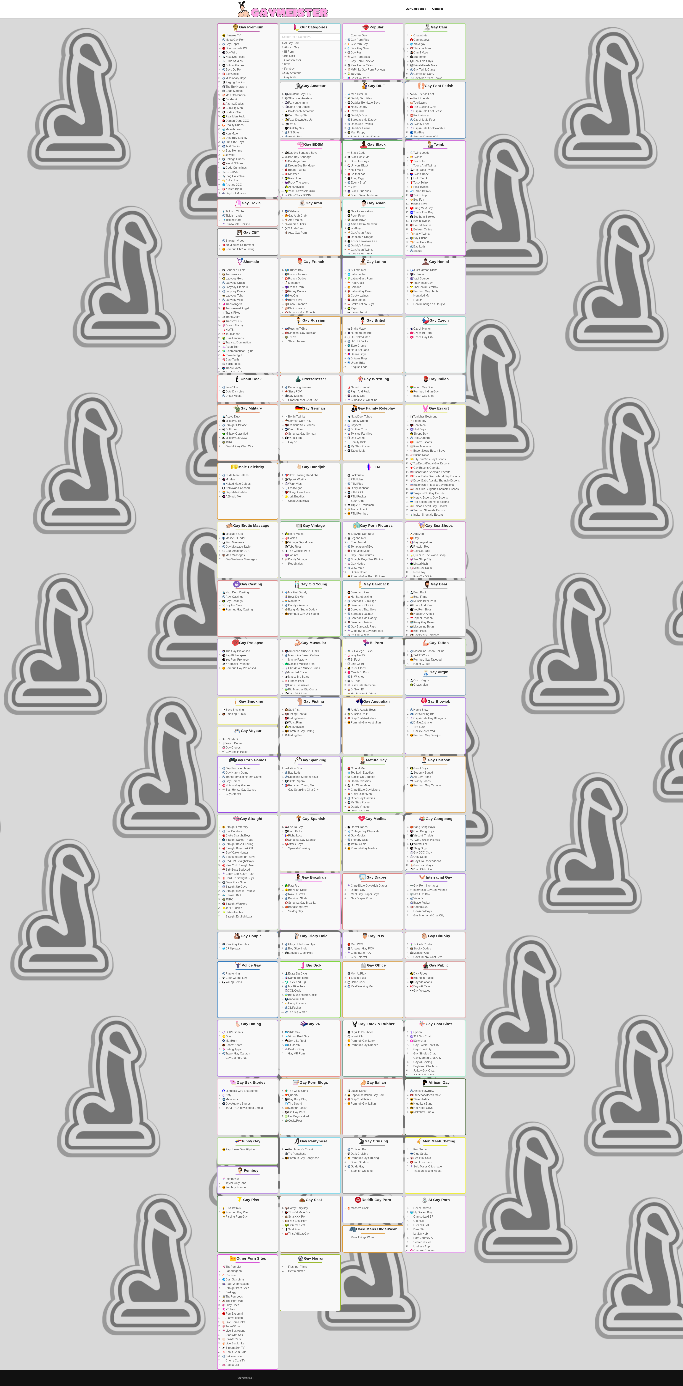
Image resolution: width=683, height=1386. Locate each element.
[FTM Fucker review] (398, 496)
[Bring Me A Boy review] (461, 208)
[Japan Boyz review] (398, 220)
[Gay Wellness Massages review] (273, 559)
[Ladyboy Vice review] (273, 299)
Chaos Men (420, 684)
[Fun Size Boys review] (273, 142)
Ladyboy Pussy (235, 291)
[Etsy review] (461, 538)
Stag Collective (235, 176)
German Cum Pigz (299, 420)
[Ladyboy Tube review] (273, 295)
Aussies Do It (359, 713)
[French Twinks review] (336, 274)
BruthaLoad (358, 174)
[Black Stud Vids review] (398, 191)
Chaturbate (420, 35)
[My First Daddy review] (336, 592)
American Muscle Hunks (303, 651)
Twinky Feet (421, 123)
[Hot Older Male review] (398, 785)
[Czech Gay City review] (461, 337)
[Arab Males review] (336, 220)
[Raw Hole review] (336, 178)
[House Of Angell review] (461, 613)
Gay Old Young (313, 584)
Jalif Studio (233, 146)
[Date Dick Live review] (273, 391)
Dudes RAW (233, 112)
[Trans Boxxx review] (273, 368)
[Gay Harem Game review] (273, 772)
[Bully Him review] (273, 180)
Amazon (418, 533)
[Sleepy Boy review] (461, 433)
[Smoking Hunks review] (273, 714)
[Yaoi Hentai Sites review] (398, 65)
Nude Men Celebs (237, 475)
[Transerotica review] (273, 274)
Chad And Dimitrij (299, 106)
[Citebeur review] (336, 211)
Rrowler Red (421, 546)
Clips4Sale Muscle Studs (304, 668)
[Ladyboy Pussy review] (273, 291)
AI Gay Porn (292, 43)
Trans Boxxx (233, 368)
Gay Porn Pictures (376, 525)
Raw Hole (294, 178)
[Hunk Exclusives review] (336, 685)
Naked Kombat (360, 387)
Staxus (417, 250)
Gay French (313, 262)
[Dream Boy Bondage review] (336, 165)
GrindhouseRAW (236, 48)
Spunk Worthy (297, 479)
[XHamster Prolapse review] (273, 664)
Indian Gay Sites (423, 395)
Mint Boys (419, 429)
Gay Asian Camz (424, 73)
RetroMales (295, 563)
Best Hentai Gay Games (241, 789)
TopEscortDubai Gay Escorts (431, 463)
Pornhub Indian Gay (426, 391)
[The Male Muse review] (398, 551)
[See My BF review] (273, 739)
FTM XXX (357, 492)
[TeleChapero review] (461, 438)
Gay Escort (439, 408)
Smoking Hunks (236, 713)
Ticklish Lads (234, 215)
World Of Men (234, 163)
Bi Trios (355, 680)
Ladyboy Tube (234, 295)
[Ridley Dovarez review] (336, 291)
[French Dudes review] (336, 278)
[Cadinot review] (336, 555)
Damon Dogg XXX (237, 120)
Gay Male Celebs (236, 492)
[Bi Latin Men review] (398, 270)
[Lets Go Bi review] (398, 664)
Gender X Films (235, 269)
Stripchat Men (422, 48)
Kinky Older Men (361, 793)
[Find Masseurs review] (273, 542)
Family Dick (358, 442)
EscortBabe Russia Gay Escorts (433, 484)
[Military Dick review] (273, 420)
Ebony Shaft (358, 182)
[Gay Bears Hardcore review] (461, 635)
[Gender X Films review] (273, 270)
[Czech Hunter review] (461, 328)
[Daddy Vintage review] (336, 559)
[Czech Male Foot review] (461, 119)
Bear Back (420, 592)
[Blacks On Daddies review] (398, 777)
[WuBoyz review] (398, 228)
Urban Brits (358, 362)
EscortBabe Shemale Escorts (431, 471)
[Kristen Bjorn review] (273, 189)
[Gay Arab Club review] (336, 215)
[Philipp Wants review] (336, 308)
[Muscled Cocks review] (336, 672)
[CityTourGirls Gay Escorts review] (461, 459)
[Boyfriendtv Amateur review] (336, 111)
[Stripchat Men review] (461, 48)
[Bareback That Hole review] (398, 609)
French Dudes (297, 278)
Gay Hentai (439, 262)
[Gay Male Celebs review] (273, 492)
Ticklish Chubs (235, 211)
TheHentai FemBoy (425, 287)
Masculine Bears (424, 626)
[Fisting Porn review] (336, 735)
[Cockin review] (336, 538)
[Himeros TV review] (273, 35)
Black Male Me (360, 156)
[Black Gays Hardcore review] (398, 195)
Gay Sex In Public (237, 751)
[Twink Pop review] (461, 195)
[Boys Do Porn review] (273, 69)
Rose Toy (419, 572)
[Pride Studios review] (273, 61)
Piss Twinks (420, 186)
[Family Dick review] (398, 442)
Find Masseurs (235, 542)
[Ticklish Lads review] (273, 215)
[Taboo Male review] (398, 450)
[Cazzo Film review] (336, 429)
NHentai (418, 274)
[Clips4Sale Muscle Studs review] (336, 668)
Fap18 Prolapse (236, 655)
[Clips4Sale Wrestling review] (398, 400)
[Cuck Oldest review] (398, 668)
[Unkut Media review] (273, 395)
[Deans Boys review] (398, 354)
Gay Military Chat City (239, 446)
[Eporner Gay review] (398, 35)
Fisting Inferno (297, 718)
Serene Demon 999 (425, 136)
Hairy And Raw (422, 605)
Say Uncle (232, 73)
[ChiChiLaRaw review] (398, 635)
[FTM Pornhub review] (398, 513)
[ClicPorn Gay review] (398, 44)
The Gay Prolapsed (238, 651)
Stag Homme (234, 150)
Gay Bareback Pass (363, 626)
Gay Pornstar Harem (238, 768)
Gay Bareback (376, 584)
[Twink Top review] (461, 161)
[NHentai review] (461, 274)
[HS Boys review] (336, 132)
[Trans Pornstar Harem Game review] (273, 777)
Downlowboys (360, 161)
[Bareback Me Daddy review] (398, 119)
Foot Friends (421, 98)
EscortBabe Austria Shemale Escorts (436, 480)
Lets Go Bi (357, 663)
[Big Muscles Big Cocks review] (336, 689)
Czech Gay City (423, 337)
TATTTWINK (421, 655)
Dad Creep (358, 437)
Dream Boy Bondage (301, 165)
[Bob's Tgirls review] (273, 363)
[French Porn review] (336, 287)
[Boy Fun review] (461, 199)
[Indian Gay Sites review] (461, 395)
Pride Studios (234, 61)
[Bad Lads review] (461, 246)
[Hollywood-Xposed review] (273, 488)
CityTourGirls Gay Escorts (429, 459)
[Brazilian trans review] (273, 338)
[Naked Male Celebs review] (273, 483)
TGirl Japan (233, 333)
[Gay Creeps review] (273, 747)
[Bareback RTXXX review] (398, 605)
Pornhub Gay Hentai (426, 291)
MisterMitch (420, 563)
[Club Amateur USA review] (273, 551)
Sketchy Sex (296, 128)
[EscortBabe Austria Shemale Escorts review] (461, 480)
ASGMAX (232, 171)
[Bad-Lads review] (336, 772)
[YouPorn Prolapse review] (273, 659)
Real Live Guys (423, 61)
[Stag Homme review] (273, 150)
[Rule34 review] (461, 299)
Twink (439, 144)
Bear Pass (420, 630)
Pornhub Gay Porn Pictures (368, 576)
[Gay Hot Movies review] (273, 193)
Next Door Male (235, 56)
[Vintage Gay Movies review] (336, 542)
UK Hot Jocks (359, 341)
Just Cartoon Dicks (425, 269)
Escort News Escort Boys (429, 450)
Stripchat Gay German (302, 433)
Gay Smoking (251, 701)
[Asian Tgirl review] (273, 346)
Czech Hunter (422, 328)
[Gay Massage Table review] (273, 546)
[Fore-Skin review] (273, 387)
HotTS (230, 329)
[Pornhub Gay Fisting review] (336, 731)
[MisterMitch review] (461, 563)
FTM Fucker (358, 496)
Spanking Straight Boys (303, 776)
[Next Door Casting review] (273, 592)
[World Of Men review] (273, 163)
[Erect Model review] (398, 542)
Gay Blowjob (439, 701)
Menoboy (294, 282)
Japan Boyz (358, 219)
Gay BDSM (313, 144)
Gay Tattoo (439, 643)
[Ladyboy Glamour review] (273, 287)
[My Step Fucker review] (398, 446)
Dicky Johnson (360, 487)
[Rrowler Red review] (461, 546)
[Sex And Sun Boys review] (398, 533)
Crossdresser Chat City (302, 400)
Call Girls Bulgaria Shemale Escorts (436, 489)
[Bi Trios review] (398, 681)
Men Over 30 (359, 94)
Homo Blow (420, 709)
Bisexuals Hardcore (363, 685)
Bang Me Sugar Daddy (365, 136)
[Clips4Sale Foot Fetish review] (461, 111)
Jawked (230, 154)
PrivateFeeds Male (425, 65)
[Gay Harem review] (273, 781)
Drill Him (231, 429)
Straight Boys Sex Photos (367, 559)
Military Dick (233, 420)
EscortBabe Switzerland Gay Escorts (436, 476)
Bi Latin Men (359, 269)
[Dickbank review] (273, 99)
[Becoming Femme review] (336, 387)
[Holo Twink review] (461, 178)
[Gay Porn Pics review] (398, 39)
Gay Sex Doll (421, 550)
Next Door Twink (423, 169)
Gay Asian (376, 203)
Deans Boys (358, 354)
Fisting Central (297, 713)
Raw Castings (234, 596)
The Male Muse (360, 550)
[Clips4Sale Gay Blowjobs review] (461, 718)
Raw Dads (357, 111)
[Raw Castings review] (273, 596)
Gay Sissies (295, 395)
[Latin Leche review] (398, 274)
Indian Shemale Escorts (428, 514)
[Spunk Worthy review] (336, 479)
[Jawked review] (273, 155)
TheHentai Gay (423, 282)
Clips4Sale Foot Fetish (427, 111)
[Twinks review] (461, 157)
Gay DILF (376, 86)
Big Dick (289, 55)
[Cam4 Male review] (461, 52)
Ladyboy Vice (234, 299)
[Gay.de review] (336, 442)
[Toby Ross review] (336, 546)
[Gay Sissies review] (336, 395)
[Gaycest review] (398, 425)
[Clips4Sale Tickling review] (273, 224)
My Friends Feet (423, 94)
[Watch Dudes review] (273, 743)
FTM (287, 64)
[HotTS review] (273, 329)
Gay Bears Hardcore (426, 635)
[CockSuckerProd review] (461, 731)
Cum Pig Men (234, 107)
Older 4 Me (358, 768)
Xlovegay (419, 43)
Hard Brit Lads (360, 349)
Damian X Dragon (362, 236)
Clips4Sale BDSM (299, 195)
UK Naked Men (360, 337)
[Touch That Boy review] (461, 212)
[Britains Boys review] (398, 358)
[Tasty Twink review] (461, 182)
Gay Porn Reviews (362, 61)
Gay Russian (313, 320)
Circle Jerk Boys (298, 500)
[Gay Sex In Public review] (273, 751)
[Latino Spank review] (398, 312)
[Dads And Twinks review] (398, 124)
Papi (354, 308)
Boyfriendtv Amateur (301, 111)
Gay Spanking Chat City (303, 789)
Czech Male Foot (424, 119)
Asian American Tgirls (239, 350)
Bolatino (356, 287)
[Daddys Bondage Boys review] (398, 102)
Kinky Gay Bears (424, 622)
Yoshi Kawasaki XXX (301, 191)
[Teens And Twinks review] (461, 165)
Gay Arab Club (297, 215)
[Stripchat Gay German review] (336, 433)
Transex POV (234, 321)
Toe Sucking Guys (424, 106)
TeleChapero (421, 437)
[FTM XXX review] (398, 492)
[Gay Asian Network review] (398, 211)
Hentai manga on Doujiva (429, 304)
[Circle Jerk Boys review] (336, 500)
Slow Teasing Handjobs (303, 475)
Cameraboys (421, 39)
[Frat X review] (336, 124)
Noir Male (357, 169)
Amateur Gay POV (299, 94)
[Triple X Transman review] (398, 505)
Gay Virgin (439, 672)
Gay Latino (376, 262)
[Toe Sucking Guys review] (461, 107)
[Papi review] (398, 308)
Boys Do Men (296, 596)
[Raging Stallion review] (273, 82)
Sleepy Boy (420, 433)
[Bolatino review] (398, 287)
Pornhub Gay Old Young (303, 613)
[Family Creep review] (398, 420)
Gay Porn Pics (360, 39)
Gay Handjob (313, 467)
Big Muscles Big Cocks (302, 689)
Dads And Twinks (362, 123)
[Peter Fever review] (398, 215)
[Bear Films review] (461, 596)
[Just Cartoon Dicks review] (461, 270)
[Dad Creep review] (398, 438)
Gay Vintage (314, 525)
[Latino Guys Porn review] (398, 278)
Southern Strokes (424, 216)
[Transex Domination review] (273, 342)
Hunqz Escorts (422, 442)
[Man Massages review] (273, 555)
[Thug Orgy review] (398, 178)
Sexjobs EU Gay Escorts (428, 493)
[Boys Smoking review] (273, 709)
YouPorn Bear (422, 609)
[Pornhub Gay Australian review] (398, 722)
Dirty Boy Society (236, 137)
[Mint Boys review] (461, 429)
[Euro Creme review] (398, 345)
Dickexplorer (359, 572)
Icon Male (232, 133)
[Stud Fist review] (336, 709)
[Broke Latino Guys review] (398, 304)
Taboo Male (358, 450)
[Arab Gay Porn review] (336, 232)
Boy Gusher (420, 237)
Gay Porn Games (251, 760)
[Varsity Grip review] (398, 395)
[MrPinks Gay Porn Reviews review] (398, 69)
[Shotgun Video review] (273, 240)
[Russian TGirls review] (336, 328)
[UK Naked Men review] (398, 337)
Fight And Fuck (360, 391)
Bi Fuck (355, 659)
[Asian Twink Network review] (398, 224)
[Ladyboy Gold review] (273, 278)
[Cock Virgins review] (461, 680)
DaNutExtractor (423, 722)
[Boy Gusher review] (461, 238)
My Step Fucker (360, 446)
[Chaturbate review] (461, 35)
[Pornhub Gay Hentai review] (461, 291)
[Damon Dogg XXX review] (273, 120)
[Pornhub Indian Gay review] (461, 391)
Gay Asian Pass (361, 232)
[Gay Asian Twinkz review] (398, 249)
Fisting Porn (295, 735)
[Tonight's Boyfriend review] (461, 416)
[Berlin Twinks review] (461, 221)
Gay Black (376, 144)
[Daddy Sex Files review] (398, 98)
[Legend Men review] (398, 538)
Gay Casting (251, 584)
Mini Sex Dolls (422, 567)
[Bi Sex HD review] (398, 689)
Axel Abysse (296, 186)
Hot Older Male (360, 785)
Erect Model (358, 542)
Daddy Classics (361, 781)
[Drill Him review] (273, 429)
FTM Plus (357, 483)
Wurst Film (295, 437)
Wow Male (357, 567)
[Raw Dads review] (398, 111)
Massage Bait (234, 533)
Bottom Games (235, 65)
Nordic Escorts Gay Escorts (430, 497)
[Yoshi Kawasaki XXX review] (336, 191)
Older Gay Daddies (363, 798)
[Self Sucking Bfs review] (461, 714)
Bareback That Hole (363, 609)
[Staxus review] (461, 250)
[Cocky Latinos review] (398, 295)
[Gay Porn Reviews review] (398, 61)
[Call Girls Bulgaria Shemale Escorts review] (461, 489)
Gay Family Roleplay (376, 408)
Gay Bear (439, 584)
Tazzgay (356, 73)
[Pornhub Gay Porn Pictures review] (398, 576)
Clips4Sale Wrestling (364, 400)
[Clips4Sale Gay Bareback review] (398, 630)
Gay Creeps (233, 747)
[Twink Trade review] (461, 174)
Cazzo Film (295, 429)
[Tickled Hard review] (273, 220)
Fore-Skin (232, 387)
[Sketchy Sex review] (336, 128)
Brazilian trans (235, 338)
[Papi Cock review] (398, 282)
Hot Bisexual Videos (364, 693)
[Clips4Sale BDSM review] (336, 195)
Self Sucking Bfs (423, 713)
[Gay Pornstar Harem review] (273, 768)
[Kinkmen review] (336, 174)
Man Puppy (358, 132)
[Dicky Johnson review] (398, 488)
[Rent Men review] (461, 425)
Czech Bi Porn (422, 332)
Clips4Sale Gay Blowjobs (429, 718)
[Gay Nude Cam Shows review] (461, 78)
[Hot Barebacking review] (398, 596)
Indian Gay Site (423, 387)
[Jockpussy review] (398, 475)
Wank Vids (295, 483)
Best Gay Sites (360, 48)
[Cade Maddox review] (273, 91)
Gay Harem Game (237, 772)
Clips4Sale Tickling (238, 224)
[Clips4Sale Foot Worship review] (461, 128)
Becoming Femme (299, 387)
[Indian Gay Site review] (461, 387)
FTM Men (357, 479)
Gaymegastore (422, 542)
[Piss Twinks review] (461, 186)
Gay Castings (234, 600)
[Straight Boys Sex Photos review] (398, 559)
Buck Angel (358, 500)
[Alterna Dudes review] (273, 103)
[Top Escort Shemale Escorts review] (461, 501)
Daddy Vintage (297, 559)
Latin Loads (358, 299)
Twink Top (419, 161)
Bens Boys (420, 203)
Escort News (421, 454)
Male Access (234, 129)
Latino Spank (359, 312)
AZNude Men (234, 496)
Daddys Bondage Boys (365, 102)
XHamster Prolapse (238, 663)
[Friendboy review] (461, 420)
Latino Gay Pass (361, 291)
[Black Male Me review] (398, 157)
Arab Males (295, 219)
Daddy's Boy (359, 115)
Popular (376, 27)
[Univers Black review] (398, 165)
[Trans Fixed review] (273, 312)
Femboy (289, 68)
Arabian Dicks (297, 224)
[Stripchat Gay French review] (336, 312)
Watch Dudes (234, 743)
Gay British (376, 320)
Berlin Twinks (421, 220)
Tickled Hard (234, 219)
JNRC (292, 337)
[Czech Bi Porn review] (461, 333)
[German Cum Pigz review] (336, 420)
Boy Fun (418, 199)
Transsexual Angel (237, 308)
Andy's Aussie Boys (363, 709)
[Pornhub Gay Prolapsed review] (273, 668)
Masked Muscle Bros (301, 663)
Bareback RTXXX (362, 605)
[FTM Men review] (398, 479)
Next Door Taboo (361, 416)
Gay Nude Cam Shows (427, 78)
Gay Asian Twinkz (362, 249)
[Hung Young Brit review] (398, 333)
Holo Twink (420, 178)
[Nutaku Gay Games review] (273, 785)
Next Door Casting (237, 592)
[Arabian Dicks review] (336, 224)
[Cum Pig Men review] (273, 108)
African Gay (291, 47)
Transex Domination (238, 342)
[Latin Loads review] (398, 299)
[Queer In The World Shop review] (461, 555)
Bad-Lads (294, 772)
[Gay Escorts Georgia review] (461, 467)
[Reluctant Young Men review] (336, 785)
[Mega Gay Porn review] (273, 39)
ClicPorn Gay (359, 43)
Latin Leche (358, 274)
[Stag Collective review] (273, 176)
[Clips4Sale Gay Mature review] (398, 789)
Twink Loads (421, 152)
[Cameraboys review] (461, 39)
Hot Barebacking (361, 596)
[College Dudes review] (273, 159)
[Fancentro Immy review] (336, 102)
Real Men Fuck (235, 116)
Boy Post (356, 52)
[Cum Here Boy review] (461, 242)
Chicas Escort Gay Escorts (430, 506)
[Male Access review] (273, 129)
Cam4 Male (420, 52)
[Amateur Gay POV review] (336, 94)
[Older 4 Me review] (398, 768)
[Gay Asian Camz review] (461, 73)
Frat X (292, 123)
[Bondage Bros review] (336, 161)
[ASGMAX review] (273, 172)
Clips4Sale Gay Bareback (367, 630)
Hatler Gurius (421, 663)
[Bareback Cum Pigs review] (398, 601)
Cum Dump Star (298, 115)
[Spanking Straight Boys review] (336, 777)
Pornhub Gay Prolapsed (241, 668)
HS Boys (293, 132)
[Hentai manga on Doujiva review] (461, 304)
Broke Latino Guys (362, 304)
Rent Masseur (422, 446)
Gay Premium (251, 27)
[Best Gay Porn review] (398, 78)
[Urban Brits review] (398, 362)
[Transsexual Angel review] (273, 308)
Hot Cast (293, 295)
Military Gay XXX (236, 437)
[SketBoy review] (461, 132)
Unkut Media (234, 395)
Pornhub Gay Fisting (301, 731)
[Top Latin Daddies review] (398, 772)
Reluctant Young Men (301, 785)
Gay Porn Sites (360, 56)
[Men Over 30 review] (398, 94)
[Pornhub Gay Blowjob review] (461, 735)
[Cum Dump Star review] (336, 115)
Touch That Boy (423, 212)
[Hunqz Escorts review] (461, 442)
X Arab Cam (295, 228)
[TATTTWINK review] (461, 655)
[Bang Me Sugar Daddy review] (398, 136)
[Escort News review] (461, 455)
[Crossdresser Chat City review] (336, 400)
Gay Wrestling (376, 379)
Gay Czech (439, 320)
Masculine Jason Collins (303, 655)
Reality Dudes (234, 125)
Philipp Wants (297, 308)
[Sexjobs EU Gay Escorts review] (461, 493)
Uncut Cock (251, 379)
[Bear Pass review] (461, 630)
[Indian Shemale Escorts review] (461, 514)
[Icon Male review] (273, 133)
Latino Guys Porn (362, 278)
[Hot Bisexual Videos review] (398, 693)
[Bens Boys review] (461, 204)
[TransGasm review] (273, 317)
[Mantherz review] (336, 601)
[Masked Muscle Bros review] (336, 664)
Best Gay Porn (360, 78)
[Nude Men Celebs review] (273, 475)
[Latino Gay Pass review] (398, 291)
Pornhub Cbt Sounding (240, 249)
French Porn (296, 287)
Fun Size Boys (235, 142)
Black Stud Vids (361, 191)
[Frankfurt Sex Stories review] (336, 425)
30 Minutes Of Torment (240, 244)
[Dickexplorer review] (398, 572)
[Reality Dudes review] (273, 125)
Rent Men (419, 425)
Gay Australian (376, 701)
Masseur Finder (235, 538)
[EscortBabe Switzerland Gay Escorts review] (461, 476)
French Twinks (297, 274)
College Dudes (235, 159)
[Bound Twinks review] (336, 169)
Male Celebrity (251, 467)
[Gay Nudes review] (398, 563)
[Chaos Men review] (461, 684)
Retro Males (295, 533)
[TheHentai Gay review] (461, 282)
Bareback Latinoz (362, 613)
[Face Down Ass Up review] (336, 119)
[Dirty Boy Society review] (273, 137)
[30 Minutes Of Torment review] (273, 245)
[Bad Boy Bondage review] (336, 157)
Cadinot (293, 555)
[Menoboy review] (336, 282)
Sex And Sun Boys (362, 533)
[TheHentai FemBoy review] (461, 287)
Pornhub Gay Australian (366, 722)
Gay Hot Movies (236, 193)
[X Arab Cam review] (336, 228)
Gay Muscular (313, 643)
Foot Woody (421, 115)
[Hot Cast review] (336, 295)
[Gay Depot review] (273, 44)
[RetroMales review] (336, 563)
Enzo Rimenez (297, 304)
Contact (437, 8)
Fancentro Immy (298, 102)
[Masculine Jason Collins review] (336, 655)
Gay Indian (439, 379)
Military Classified (237, 433)
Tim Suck (419, 726)
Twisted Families (361, 433)
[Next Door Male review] (273, 56)
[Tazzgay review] (398, 73)
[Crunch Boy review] (336, 270)
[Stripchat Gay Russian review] (336, 333)
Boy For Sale (234, 605)
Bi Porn (289, 51)
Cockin (292, 538)
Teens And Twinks (424, 165)
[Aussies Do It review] (398, 714)
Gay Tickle (251, 203)
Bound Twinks (297, 169)
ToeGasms (420, 102)
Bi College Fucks (361, 651)
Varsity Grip (358, 395)
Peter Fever (358, 215)
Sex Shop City (422, 559)
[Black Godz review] (398, 152)
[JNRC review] (336, 337)
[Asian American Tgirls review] (273, 351)
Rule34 (418, 299)
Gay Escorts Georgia (426, 467)
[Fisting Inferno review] (336, 718)
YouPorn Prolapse (237, 659)
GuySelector (233, 793)
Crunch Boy (295, 269)
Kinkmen (293, 174)
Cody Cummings (236, 167)
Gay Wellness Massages (241, 559)
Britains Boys (359, 358)
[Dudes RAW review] (273, 112)
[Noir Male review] (398, 169)
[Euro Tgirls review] (273, 359)
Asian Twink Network (364, 224)
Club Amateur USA (238, 550)
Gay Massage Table (238, 546)
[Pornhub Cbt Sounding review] (273, 249)
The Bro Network (236, 86)
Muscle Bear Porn (424, 600)
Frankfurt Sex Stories (301, 425)
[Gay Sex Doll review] (461, 551)
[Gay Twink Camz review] (461, 69)
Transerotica (233, 274)
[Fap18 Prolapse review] (273, 655)
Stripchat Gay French (301, 312)
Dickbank (231, 99)
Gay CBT (251, 232)
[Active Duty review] (273, 416)
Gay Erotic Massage (251, 525)
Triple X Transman (362, 505)
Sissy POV (295, 391)
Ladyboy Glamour (237, 287)
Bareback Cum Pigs (363, 600)
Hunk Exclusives (298, 685)
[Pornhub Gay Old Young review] (336, 613)
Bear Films (420, 596)
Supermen (420, 56)
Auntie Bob (295, 136)
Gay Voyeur (251, 731)
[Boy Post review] (398, 52)
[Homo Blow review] (461, 709)
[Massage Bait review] (273, 533)
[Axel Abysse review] (336, 186)
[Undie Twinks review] (461, 191)
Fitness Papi (296, 680)
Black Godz (358, 152)
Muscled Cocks (298, 672)
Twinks (417, 156)
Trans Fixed (233, 312)
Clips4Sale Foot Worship (429, 128)
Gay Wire (231, 52)
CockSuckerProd (424, 731)
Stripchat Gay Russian (302, 332)
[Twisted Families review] (398, 433)
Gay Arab (290, 77)
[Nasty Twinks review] (461, 233)
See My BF (233, 739)
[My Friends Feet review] (461, 94)
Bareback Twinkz (361, 622)
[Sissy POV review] (336, 391)
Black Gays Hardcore (364, 195)
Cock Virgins (421, 680)
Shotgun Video (235, 240)
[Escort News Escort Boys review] (461, 450)
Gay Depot (232, 43)
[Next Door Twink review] (461, 169)
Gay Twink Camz (424, 69)
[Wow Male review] (398, 568)
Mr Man (230, 479)
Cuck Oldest (358, 668)
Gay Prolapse (251, 643)
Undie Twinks (422, 191)
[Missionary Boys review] (273, 78)
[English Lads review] (398, 367)
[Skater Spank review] (336, 781)
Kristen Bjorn (234, 188)
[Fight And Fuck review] (398, 391)
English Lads (359, 366)
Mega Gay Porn (235, 39)
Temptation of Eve (362, 546)
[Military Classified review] (273, 433)
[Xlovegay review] (461, 44)
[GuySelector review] (273, 794)
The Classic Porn (299, 550)
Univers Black (359, 165)
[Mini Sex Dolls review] (461, 568)
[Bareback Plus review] (398, 592)
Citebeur (293, 211)
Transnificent (359, 509)
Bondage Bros (297, 161)
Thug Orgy (357, 178)
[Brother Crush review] (398, 429)
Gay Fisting (313, 701)
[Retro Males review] (336, 533)
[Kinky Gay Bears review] (461, 622)
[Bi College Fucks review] (398, 651)
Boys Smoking (235, 709)
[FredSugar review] (336, 488)
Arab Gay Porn (297, 232)
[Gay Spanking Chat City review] (336, 789)
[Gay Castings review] (273, 601)
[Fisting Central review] (336, 714)
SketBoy (418, 132)
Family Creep (359, 420)
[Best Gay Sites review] (398, 48)
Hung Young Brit (361, 332)
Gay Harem (233, 781)
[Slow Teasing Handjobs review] (336, 475)
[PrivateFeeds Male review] (461, 65)
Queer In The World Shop (429, 555)
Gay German (314, 408)
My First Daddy (297, 592)
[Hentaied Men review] (461, 295)
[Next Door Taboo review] (398, 416)
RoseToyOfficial (423, 576)
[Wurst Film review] (336, 438)
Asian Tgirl (232, 346)
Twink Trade (421, 174)
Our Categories (416, 8)
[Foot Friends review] (461, 98)
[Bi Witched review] (398, 676)
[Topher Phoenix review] (461, 618)
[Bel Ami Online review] (461, 229)
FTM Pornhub (359, 513)
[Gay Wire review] (273, 52)
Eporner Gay (359, 35)
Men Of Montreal (236, 95)
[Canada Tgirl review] (273, 355)
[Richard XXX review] (273, 184)
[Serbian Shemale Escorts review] (461, 510)
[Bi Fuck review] (398, 659)
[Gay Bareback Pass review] (398, 626)
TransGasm (233, 316)
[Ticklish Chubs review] (273, 211)
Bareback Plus (360, 592)
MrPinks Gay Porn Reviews (368, 69)
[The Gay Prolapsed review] (273, 651)
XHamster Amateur (300, 98)
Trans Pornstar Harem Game (244, 776)
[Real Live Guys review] (461, 61)
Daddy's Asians (360, 128)
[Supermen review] (461, 56)
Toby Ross (294, 546)
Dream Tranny (234, 325)
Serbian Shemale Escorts (429, 510)
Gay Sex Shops (439, 525)
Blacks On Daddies (363, 776)
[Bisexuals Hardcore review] (398, 685)
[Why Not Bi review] (398, 655)
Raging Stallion (235, 82)
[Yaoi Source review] (461, 278)
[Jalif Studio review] (273, 146)
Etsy (416, 538)
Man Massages (235, 555)
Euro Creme (358, 345)
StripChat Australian (363, 718)
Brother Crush (359, 429)
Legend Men (359, 538)
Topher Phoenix (423, 618)
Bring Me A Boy (423, 208)
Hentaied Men (422, 295)
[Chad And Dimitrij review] (336, 107)
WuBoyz (356, 228)
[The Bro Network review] (273, 86)
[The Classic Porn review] (336, 551)
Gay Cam (439, 27)
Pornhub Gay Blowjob (427, 735)
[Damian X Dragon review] (398, 237)
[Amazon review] (461, 533)
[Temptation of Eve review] (398, 546)
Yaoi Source (421, 278)
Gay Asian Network (363, 211)
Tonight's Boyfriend (425, 416)
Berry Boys (295, 299)
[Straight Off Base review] (273, 425)
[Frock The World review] (336, 182)
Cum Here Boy (422, 242)
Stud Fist (293, 709)
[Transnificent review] (398, 509)
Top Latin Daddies (362, 772)
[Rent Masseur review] (461, 446)
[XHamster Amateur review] (336, 98)
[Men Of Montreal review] (273, 95)
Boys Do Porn (234, 69)
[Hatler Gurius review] (461, 664)
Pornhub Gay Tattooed (427, 659)
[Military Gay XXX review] (273, 438)
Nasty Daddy (359, 106)
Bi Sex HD (357, 689)
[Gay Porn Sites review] (398, 56)
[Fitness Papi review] (336, 681)
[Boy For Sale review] (273, 605)
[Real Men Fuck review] (273, 116)
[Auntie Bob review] (336, 136)
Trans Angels (234, 304)
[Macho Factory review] (336, 659)
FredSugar (295, 487)
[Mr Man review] (273, 479)
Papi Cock (357, 282)
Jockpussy (357, 475)
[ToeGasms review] (461, 102)
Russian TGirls (297, 328)
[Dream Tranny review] (273, 325)
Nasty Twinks (421, 233)
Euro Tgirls (232, 359)
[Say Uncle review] (273, 73)
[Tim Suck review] (461, 726)
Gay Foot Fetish (439, 86)
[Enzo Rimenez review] (336, 304)
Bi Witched (357, 676)
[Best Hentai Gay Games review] (273, 789)
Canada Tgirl (234, 355)
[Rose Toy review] (461, 572)
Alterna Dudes (235, 103)
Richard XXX (234, 184)
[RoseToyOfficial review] (461, 576)
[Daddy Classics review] (398, 781)
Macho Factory (297, 659)
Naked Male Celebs (238, 483)
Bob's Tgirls (233, 363)
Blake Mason (359, 328)
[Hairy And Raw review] (461, 605)
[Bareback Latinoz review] (398, 613)
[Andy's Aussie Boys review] (398, 709)
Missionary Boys (236, 78)
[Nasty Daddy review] (398, 107)
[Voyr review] (398, 186)
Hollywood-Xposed (238, 487)
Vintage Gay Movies (301, 542)
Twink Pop (420, 195)
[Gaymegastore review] (461, 542)
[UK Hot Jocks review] (398, 341)
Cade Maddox (234, 90)
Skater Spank (296, 781)
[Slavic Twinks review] (336, 341)
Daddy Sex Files (361, 98)
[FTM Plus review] (398, 483)
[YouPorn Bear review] (461, 609)
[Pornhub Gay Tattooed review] (461, 659)
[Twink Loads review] (461, 152)
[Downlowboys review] (398, 161)
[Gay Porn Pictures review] (398, 555)
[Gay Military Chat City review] (273, 446)
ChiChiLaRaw (360, 635)
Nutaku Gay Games (238, 785)
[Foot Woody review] (461, 115)
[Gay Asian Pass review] (398, 232)
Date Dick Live (235, 391)
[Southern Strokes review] (461, 216)
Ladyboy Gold (234, 278)
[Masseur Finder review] (273, 538)
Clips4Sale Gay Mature (365, 789)
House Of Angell (423, 613)
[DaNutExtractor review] (461, 722)
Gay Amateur (292, 72)
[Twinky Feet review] (461, 124)
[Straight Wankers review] (336, 492)
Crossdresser (292, 60)
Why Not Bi (358, 655)
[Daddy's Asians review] (398, 128)
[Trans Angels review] (273, 304)
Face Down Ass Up (300, 119)
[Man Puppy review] (398, 132)
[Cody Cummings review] (273, 167)
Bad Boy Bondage (299, 156)
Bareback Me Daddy (364, 119)
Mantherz (294, 600)
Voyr (353, 186)
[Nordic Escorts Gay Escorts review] (461, 497)
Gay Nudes (358, 563)
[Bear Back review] (461, 592)
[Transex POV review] (273, 321)
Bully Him (232, 180)
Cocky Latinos (360, 295)
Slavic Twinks (297, 341)
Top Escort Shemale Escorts (431, 501)
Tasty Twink (420, 182)
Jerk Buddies (296, 496)
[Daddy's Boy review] (398, 115)
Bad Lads (419, 246)
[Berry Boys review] (336, 299)
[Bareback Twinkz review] (398, 622)
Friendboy (419, 420)
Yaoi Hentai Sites (362, 65)
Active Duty (233, 416)
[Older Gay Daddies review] (398, 798)
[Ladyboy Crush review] (273, 282)
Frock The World (298, 182)
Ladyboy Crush (235, 282)
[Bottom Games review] (273, 65)
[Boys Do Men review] (336, 596)
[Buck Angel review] (398, 500)
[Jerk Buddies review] (336, 496)
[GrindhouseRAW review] (273, 48)
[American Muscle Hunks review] (336, 651)
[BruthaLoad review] (398, 174)
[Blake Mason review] (398, 328)
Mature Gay (376, 760)
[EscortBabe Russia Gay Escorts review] (461, 484)
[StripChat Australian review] (398, 718)
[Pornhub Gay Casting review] (273, 609)
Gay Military (251, 408)
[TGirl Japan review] (273, 334)
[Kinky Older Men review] (398, 794)
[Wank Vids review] (336, 483)
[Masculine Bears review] (461, 626)
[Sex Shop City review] (461, 559)
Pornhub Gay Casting (239, 609)
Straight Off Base (236, 425)
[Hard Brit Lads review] (398, 350)
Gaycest (356, 425)
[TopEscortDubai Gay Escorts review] (461, 463)
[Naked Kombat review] (398, 387)
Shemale (251, 262)
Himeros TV (233, 35)
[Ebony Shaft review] (398, 182)
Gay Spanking (313, 760)
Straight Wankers (299, 492)
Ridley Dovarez (298, 291)
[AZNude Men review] (273, 496)
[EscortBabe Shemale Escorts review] (461, 472)
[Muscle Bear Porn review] (461, 601)
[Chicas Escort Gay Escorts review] (461, 506)
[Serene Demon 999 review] (461, 136)
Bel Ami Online (422, 229)
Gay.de (292, 442)
